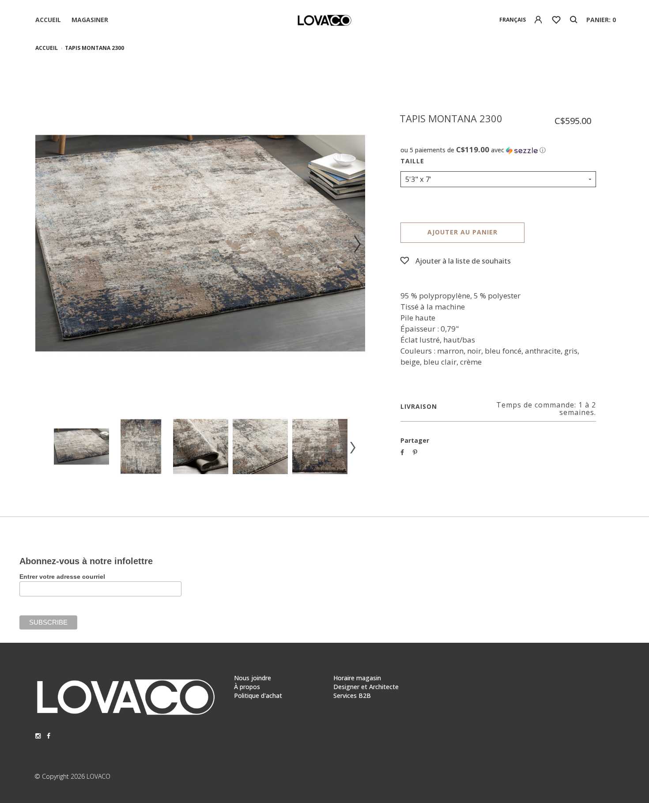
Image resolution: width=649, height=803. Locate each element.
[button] (498, 150)
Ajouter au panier (462, 232)
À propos (247, 686)
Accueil (48, 19)
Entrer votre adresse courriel (62, 576)
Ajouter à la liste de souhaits (463, 261)
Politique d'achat (258, 695)
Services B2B (352, 695)
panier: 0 (601, 19)
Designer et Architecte (366, 686)
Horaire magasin (357, 678)
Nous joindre (252, 678)
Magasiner (90, 19)
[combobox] (513, 20)
